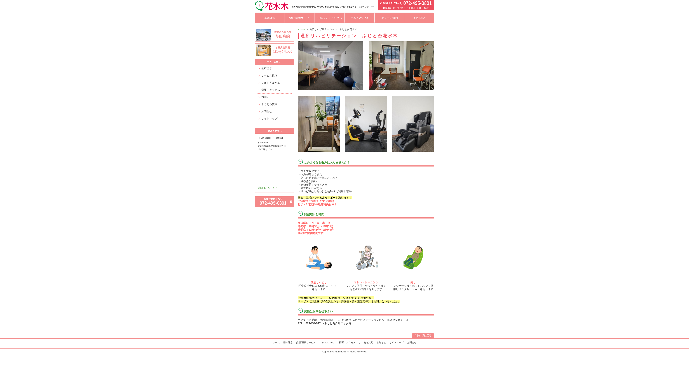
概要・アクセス (270, 89)
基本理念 (266, 68)
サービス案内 (269, 75)
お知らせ (266, 96)
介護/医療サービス (306, 342)
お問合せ (266, 111)
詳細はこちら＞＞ (268, 187)
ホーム (301, 29)
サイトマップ (269, 118)
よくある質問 (269, 104)
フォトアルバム (270, 82)
